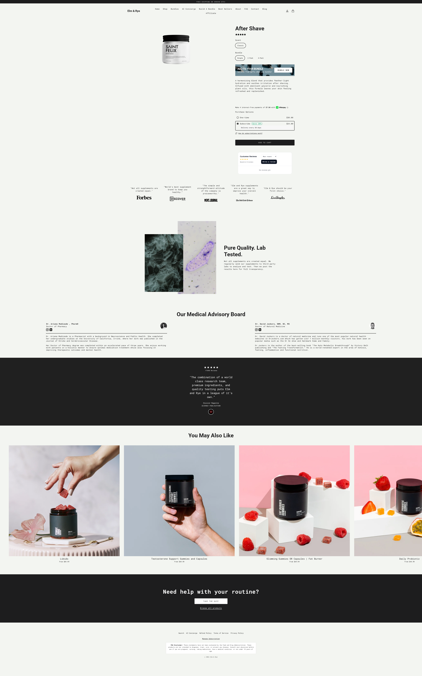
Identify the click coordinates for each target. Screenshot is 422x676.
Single (240, 58)
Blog (264, 9)
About (238, 9)
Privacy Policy (237, 633)
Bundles (175, 9)
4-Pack (261, 58)
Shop (165, 9)
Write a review (269, 162)
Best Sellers (225, 9)
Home (157, 9)
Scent (238, 40)
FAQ (246, 9)
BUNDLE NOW (283, 70)
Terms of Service (221, 633)
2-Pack (250, 58)
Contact (255, 9)
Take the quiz (211, 601)
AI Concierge (189, 9)
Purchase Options (244, 112)
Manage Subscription (211, 639)
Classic (240, 45)
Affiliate (211, 13)
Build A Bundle (207, 9)
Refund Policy (205, 633)
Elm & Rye (133, 11)
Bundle (238, 52)
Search (181, 633)
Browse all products (211, 608)
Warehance (220, 659)
